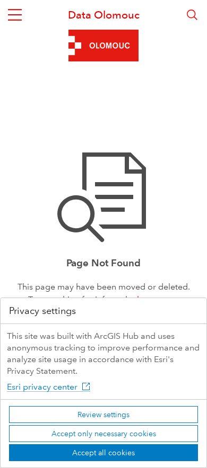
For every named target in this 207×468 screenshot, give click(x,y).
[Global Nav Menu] (14, 14)
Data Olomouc (104, 14)
